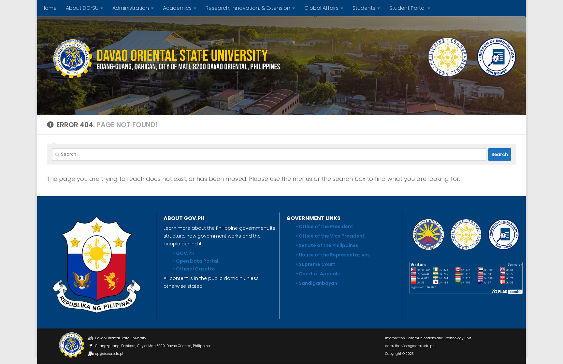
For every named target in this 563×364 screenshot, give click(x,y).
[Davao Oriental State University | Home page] (164, 58)
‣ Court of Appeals (318, 273)
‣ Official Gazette (194, 269)
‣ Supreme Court (315, 264)
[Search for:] (269, 154)
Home (49, 8)
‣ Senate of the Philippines (327, 245)
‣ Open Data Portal (195, 261)
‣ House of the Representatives (333, 255)
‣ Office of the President (324, 226)
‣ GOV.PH (184, 253)
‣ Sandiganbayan (316, 283)
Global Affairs (321, 8)
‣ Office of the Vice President (330, 236)
